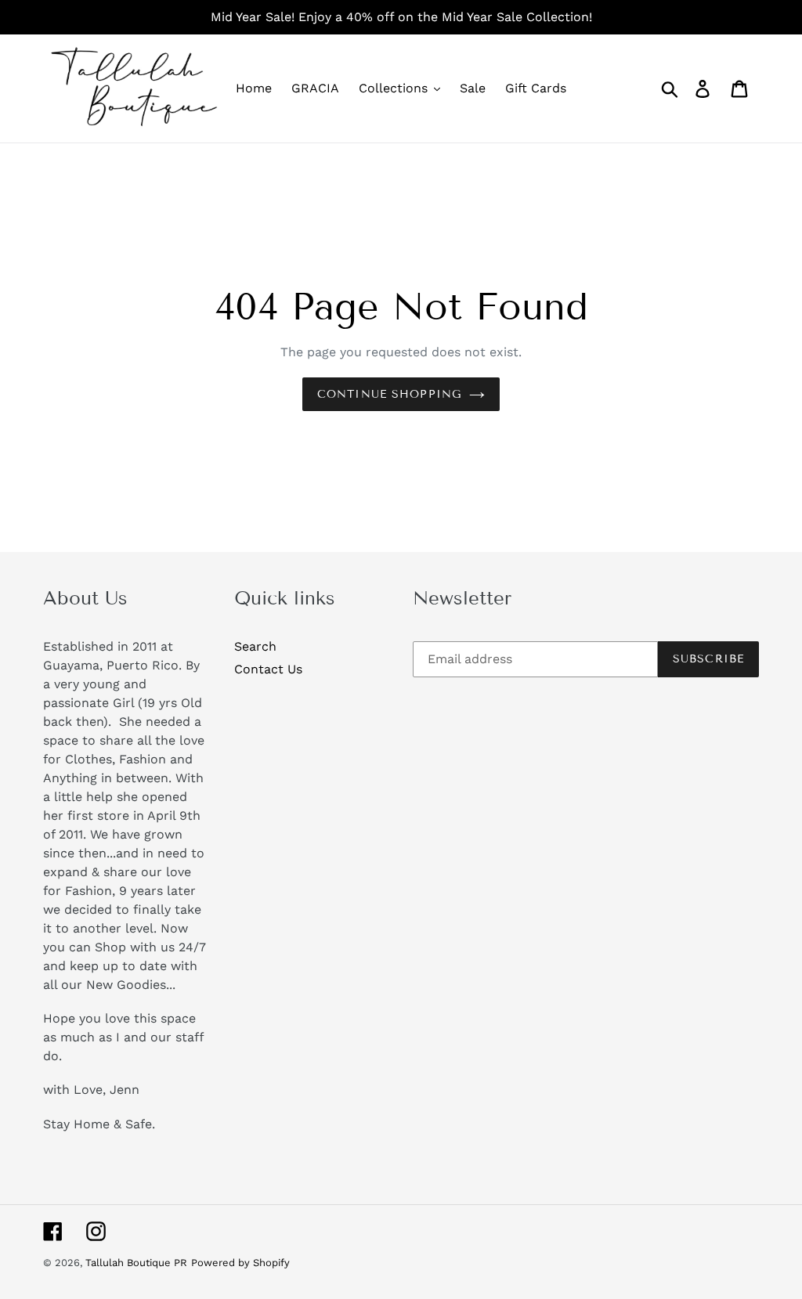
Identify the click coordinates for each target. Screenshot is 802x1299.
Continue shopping (389, 394)
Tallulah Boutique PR (136, 1262)
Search (255, 646)
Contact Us (268, 669)
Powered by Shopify (240, 1262)
